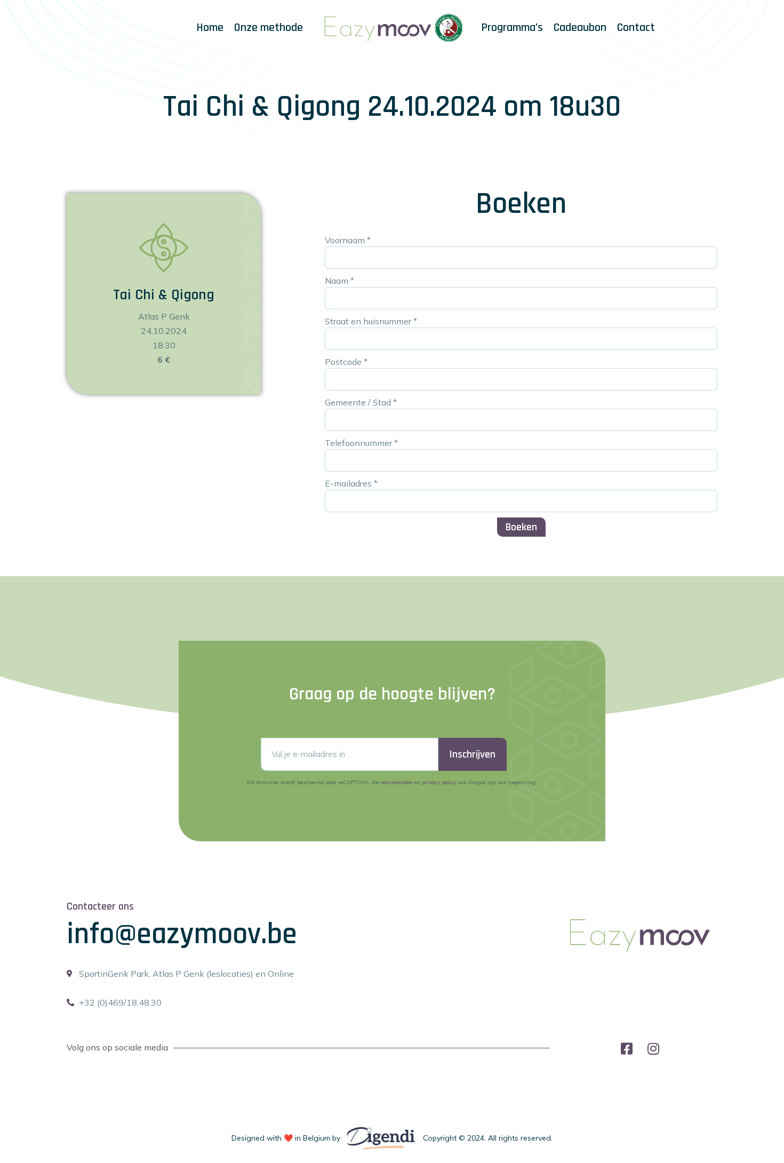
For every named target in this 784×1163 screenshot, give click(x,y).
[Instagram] (653, 1048)
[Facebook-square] (627, 1048)
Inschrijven (472, 754)
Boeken (521, 527)
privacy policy (439, 782)
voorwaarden (396, 782)
